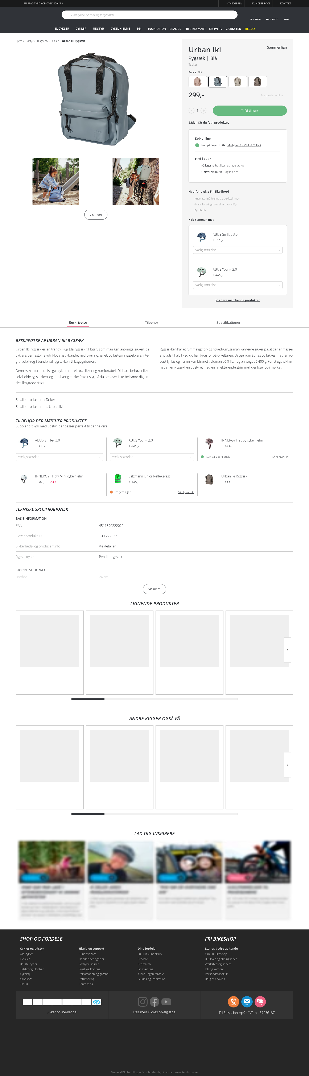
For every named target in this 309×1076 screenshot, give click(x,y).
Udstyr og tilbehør (32, 969)
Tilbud (249, 29)
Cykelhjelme (120, 28)
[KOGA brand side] (212, 1033)
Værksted (233, 29)
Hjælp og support (91, 948)
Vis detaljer (107, 546)
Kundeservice (87, 954)
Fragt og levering (89, 969)
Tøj (139, 28)
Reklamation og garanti (93, 974)
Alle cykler (26, 954)
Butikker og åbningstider (221, 959)
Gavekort (26, 979)
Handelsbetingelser (91, 959)
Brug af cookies (215, 979)
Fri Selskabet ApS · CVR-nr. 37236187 (247, 1012)
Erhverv (215, 29)
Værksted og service (218, 964)
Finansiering (145, 969)
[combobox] (237, 249)
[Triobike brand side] (174, 1049)
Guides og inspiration (151, 979)
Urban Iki (205, 49)
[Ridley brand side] (96, 1049)
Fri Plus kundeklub (150, 954)
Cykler (81, 28)
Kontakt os (86, 984)
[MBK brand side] (96, 1033)
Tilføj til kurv (250, 110)
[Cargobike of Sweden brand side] (135, 1049)
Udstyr (98, 28)
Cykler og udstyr (32, 948)
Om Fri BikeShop (216, 954)
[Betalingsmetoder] (57, 1002)
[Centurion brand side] (251, 1033)
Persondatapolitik (216, 974)
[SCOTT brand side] (174, 1033)
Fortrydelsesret (89, 964)
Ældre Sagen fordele (151, 974)
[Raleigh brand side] (212, 1049)
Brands (175, 29)
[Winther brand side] (135, 1033)
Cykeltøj (25, 974)
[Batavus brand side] (58, 1033)
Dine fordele (146, 948)
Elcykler (62, 28)
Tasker (55, 41)
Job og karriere (214, 969)
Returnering (86, 979)
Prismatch (144, 964)
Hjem (19, 41)
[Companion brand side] (58, 1049)
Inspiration (157, 29)
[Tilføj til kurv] (274, 237)
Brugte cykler (28, 964)
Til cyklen (42, 41)
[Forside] (34, 14)
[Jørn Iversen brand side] (251, 1049)
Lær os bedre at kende (221, 948)
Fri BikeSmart (195, 29)
